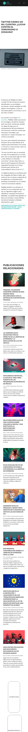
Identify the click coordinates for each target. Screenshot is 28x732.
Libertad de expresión (12, 68)
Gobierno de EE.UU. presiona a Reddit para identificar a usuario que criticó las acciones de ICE (14, 510)
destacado (14, 302)
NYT (22, 169)
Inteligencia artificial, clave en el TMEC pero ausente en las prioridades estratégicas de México (14, 380)
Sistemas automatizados (9, 347)
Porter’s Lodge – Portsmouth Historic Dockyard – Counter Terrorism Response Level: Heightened (13, 207)
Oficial (11, 558)
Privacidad (20, 302)
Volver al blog (14, 697)
